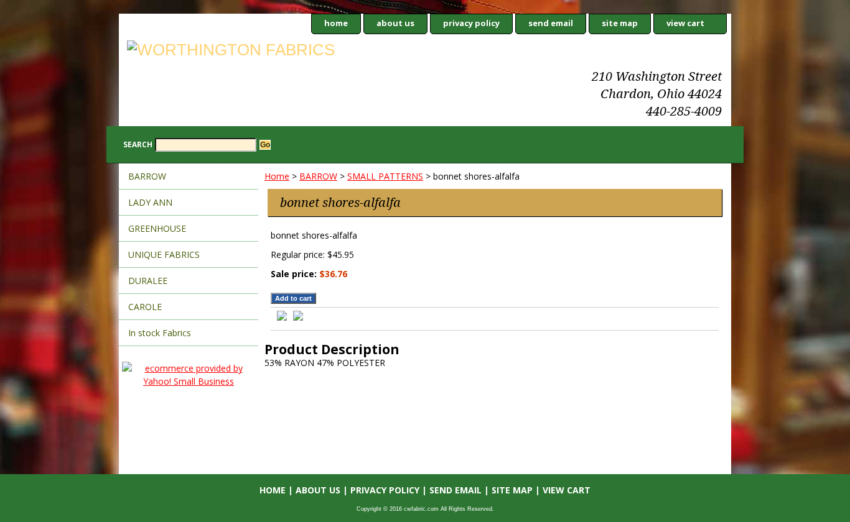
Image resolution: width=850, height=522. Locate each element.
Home (276, 176)
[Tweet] (282, 317)
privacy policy (471, 23)
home (336, 23)
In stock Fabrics (159, 333)
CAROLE (145, 307)
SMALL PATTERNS (385, 176)
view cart (685, 23)
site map (620, 23)
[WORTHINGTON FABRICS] (274, 51)
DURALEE (147, 280)
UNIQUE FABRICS (164, 254)
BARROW (318, 176)
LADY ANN (150, 202)
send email (550, 23)
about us (395, 23)
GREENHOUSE (157, 228)
